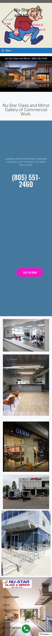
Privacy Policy (10, 610)
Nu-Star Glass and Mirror (28, 12)
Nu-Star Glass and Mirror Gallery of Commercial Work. (26, 110)
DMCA (6, 605)
